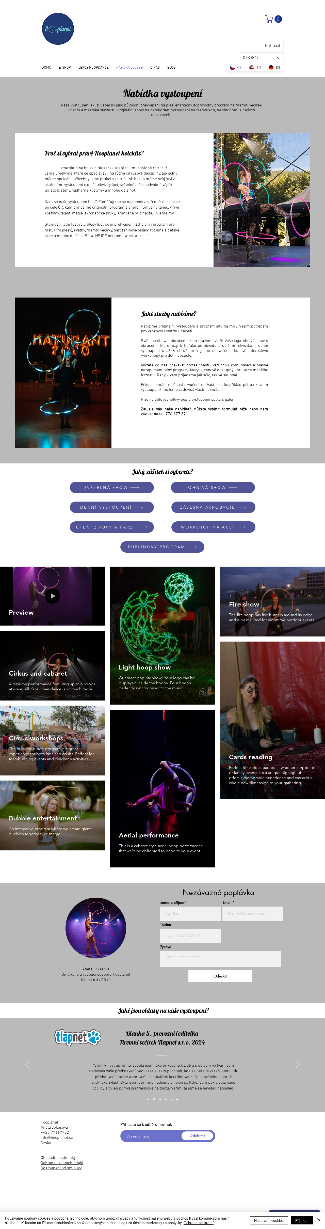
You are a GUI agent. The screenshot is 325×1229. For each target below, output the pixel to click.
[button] (274, 19)
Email (227, 902)
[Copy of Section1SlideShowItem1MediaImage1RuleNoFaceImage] (154, 1099)
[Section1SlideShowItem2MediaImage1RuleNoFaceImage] (177, 1099)
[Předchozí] (27, 1065)
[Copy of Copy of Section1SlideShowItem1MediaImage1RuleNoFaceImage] (160, 1099)
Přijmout (301, 1220)
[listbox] (262, 58)
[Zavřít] (319, 1220)
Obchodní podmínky (58, 1157)
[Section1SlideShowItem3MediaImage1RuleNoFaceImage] (148, 1099)
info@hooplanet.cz (57, 1137)
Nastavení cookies (269, 1220)
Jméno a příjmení (173, 902)
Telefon (165, 924)
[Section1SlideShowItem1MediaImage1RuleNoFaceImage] (171, 1099)
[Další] (298, 1065)
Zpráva (165, 947)
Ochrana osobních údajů (62, 1163)
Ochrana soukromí (199, 1222)
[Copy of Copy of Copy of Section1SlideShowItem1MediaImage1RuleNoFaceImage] (166, 1099)
